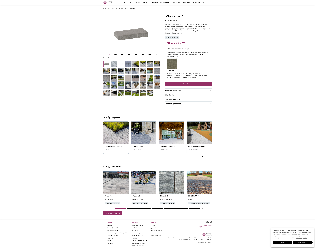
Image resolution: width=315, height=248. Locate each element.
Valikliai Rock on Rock (138, 243)
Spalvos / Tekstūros (156, 230)
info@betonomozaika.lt (205, 227)
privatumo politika (301, 238)
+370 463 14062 (207, 225)
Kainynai (137, 2)
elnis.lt (210, 242)
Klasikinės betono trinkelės (140, 228)
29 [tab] (142, 54)
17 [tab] (128, 54)
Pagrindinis (106, 8)
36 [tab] (150, 54)
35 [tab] (149, 54)
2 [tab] (133, 208)
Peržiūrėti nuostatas (303, 242)
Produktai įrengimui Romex (140, 240)
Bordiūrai (134, 238)
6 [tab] (115, 54)
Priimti (282, 242)
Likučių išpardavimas (138, 245)
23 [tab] (135, 54)
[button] (313, 228)
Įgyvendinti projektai (157, 228)
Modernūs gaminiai (137, 225)
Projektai (146, 2)
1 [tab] (120, 208)
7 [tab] (116, 54)
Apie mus (110, 238)
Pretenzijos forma (112, 230)
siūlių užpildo (203, 29)
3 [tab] (145, 208)
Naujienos (176, 2)
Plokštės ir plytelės (123, 8)
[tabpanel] (131, 33)
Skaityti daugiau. (172, 56)
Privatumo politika (112, 235)
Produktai (127, 2)
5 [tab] (114, 54)
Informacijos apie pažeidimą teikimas (118, 233)
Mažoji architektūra (137, 235)
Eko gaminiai (135, 230)
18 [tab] (129, 54)
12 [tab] (122, 54)
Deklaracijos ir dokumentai (161, 2)
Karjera (109, 240)
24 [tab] (136, 54)
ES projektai (187, 2)
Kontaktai (196, 2)
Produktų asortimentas (157, 233)
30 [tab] (143, 54)
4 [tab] (157, 208)
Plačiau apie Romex (156, 235)
